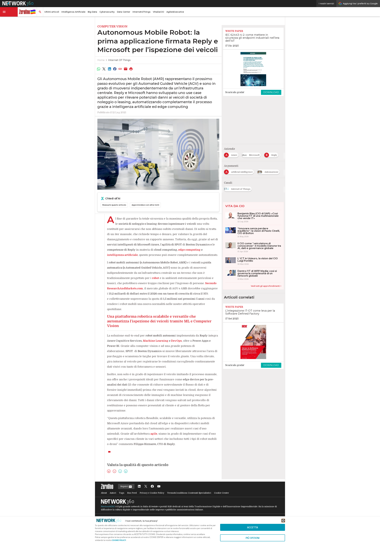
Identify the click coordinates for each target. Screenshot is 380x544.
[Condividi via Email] (125, 69)
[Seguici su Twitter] (146, 486)
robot (155, 278)
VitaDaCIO (158, 12)
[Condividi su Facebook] (114, 69)
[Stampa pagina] (131, 69)
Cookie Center (221, 493)
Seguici (124, 486)
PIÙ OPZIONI (252, 538)
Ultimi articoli (51, 12)
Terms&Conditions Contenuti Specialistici (189, 493)
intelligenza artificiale (122, 254)
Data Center (123, 12)
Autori (113, 493)
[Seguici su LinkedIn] (139, 486)
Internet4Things (142, 12)
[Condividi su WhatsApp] (98, 69)
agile (153, 433)
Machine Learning (155, 340)
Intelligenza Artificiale (73, 12)
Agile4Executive (175, 12)
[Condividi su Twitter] (104, 69)
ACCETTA (252, 527)
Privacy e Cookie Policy (152, 493)
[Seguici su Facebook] (152, 486)
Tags (121, 493)
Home (101, 60)
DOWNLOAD (271, 92)
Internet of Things (119, 60)
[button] (9, 12)
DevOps (176, 340)
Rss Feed (132, 493)
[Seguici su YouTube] (159, 486)
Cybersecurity (107, 12)
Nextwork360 (108, 506)
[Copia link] (120, 69)
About (104, 493)
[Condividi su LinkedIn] (109, 69)
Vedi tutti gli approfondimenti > (266, 286)
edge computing (189, 249)
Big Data (92, 12)
